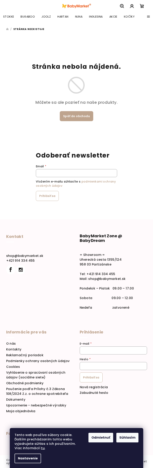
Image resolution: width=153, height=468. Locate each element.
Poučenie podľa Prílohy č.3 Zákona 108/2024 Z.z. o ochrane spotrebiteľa (37, 391)
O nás (11, 343)
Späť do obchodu (76, 116)
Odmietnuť (100, 437)
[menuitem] (8, 16)
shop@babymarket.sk (24, 255)
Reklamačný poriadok (25, 355)
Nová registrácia (94, 387)
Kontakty (14, 349)
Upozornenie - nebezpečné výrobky (36, 405)
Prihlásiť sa (47, 196)
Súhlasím (127, 437)
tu (43, 448)
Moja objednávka (20, 411)
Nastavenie (28, 458)
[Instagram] (20, 269)
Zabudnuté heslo (94, 392)
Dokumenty (16, 399)
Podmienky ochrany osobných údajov (38, 361)
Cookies (13, 366)
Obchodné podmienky (25, 383)
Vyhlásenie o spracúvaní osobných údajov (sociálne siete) (36, 375)
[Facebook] (10, 269)
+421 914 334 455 (20, 260)
